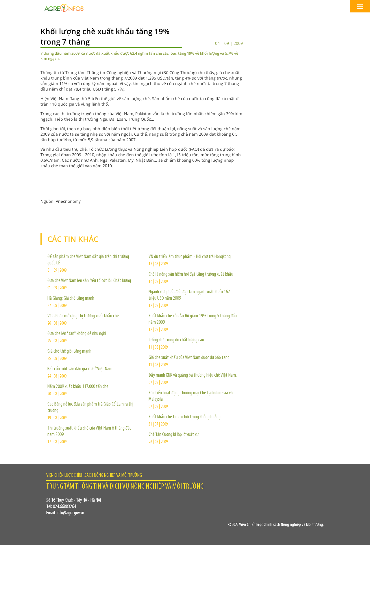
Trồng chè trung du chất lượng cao (176, 340)
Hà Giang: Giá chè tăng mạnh (70, 298)
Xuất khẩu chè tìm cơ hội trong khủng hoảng (185, 417)
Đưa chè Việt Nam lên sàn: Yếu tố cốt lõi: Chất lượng (89, 280)
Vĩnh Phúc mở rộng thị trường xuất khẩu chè (83, 316)
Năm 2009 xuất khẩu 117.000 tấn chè (77, 386)
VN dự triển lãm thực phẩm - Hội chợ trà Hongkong (190, 256)
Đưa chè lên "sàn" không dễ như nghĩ (76, 333)
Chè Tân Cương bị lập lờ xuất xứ (174, 434)
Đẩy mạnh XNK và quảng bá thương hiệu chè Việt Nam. (193, 375)
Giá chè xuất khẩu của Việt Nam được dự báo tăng (189, 357)
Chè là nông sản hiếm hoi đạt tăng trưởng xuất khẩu (191, 274)
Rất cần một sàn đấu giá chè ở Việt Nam (79, 369)
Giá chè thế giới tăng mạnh (69, 351)
